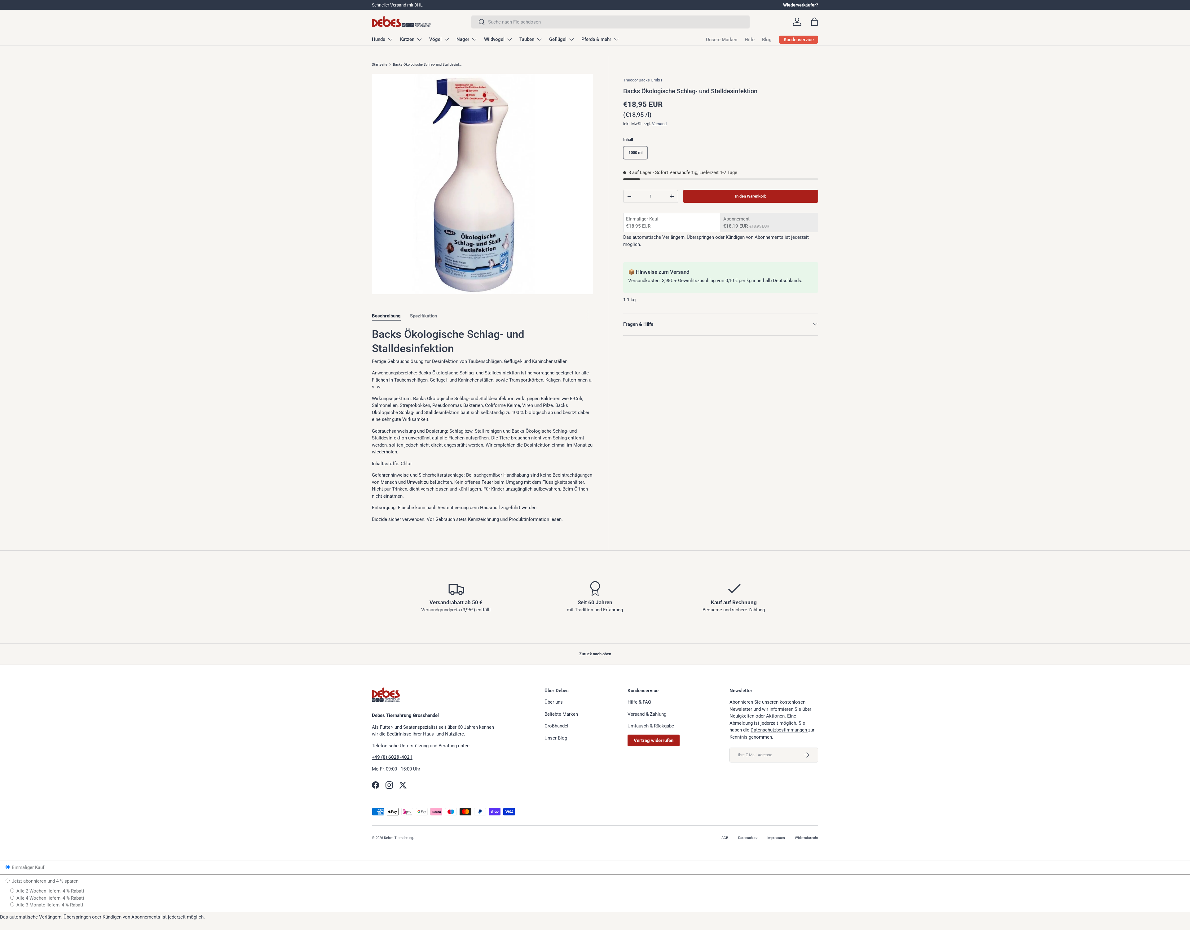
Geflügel (557, 39)
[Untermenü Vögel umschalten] (446, 39)
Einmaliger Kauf (27, 867)
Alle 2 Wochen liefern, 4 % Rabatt (49, 891)
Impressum (776, 838)
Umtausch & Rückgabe (651, 726)
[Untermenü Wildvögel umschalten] (509, 39)
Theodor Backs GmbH (642, 80)
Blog (767, 39)
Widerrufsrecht (806, 838)
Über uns (553, 702)
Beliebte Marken (561, 714)
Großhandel (556, 726)
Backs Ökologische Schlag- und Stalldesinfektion (428, 65)
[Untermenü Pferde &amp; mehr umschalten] (616, 39)
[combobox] (610, 21)
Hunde (378, 39)
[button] (814, 21)
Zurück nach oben (595, 654)
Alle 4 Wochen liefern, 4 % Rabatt (49, 898)
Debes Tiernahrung (398, 838)
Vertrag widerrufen (653, 740)
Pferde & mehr (596, 39)
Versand (659, 123)
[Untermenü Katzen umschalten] (419, 39)
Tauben (526, 39)
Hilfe (750, 39)
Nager (462, 39)
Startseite (379, 65)
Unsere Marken (721, 39)
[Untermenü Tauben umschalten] (539, 39)
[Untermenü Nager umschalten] (474, 39)
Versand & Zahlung (647, 714)
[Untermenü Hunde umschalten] (390, 39)
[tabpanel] (482, 425)
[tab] (386, 315)
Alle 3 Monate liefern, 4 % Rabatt (49, 905)
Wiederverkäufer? (800, 4)
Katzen (407, 39)
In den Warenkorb (750, 196)
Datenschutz (747, 838)
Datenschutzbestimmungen (779, 730)
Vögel (435, 39)
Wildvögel (494, 39)
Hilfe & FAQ (639, 702)
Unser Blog (555, 738)
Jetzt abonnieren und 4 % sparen (44, 881)
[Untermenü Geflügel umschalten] (571, 39)
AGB (724, 838)
